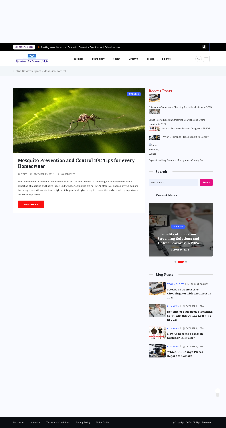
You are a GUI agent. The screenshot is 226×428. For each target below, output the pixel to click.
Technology (98, 58)
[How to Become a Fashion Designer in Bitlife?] (154, 128)
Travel (150, 58)
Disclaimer (18, 422)
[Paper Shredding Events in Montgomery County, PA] (154, 149)
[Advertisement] (92, 21)
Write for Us (102, 422)
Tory (24, 174)
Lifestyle (134, 58)
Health (116, 58)
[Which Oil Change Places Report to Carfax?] (154, 137)
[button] (175, 262)
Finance (166, 58)
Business (78, 58)
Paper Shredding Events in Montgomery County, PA (176, 160)
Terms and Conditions (58, 422)
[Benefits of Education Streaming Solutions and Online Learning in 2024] (154, 111)
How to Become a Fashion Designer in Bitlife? (186, 128)
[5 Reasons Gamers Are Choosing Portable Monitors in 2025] (154, 98)
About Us (35, 422)
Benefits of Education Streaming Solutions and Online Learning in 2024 (177, 122)
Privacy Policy (83, 422)
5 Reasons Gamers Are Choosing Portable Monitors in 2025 (180, 107)
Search (206, 182)
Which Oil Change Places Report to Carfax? (186, 136)
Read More (31, 204)
